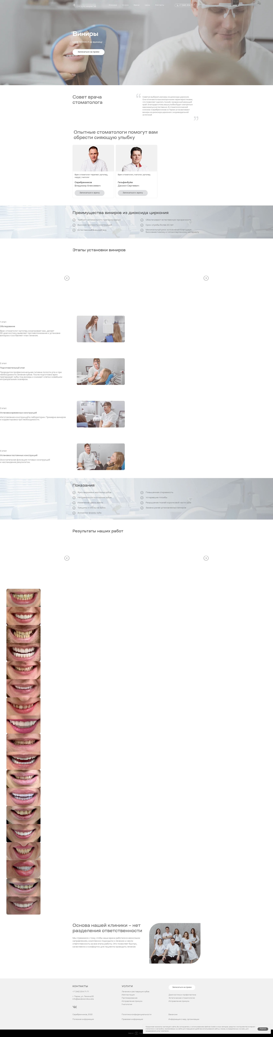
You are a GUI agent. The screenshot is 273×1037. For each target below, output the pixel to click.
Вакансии (172, 1014)
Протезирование (129, 998)
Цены (147, 5)
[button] (89, 52)
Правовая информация (132, 1019)
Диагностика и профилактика (182, 995)
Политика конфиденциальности (136, 1014)
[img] (75, 1007)
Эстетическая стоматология (182, 998)
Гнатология (127, 1004)
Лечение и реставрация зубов (135, 992)
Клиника (113, 5)
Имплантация (128, 995)
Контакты (159, 5)
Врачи (136, 5)
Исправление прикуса (179, 1001)
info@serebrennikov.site (83, 999)
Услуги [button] (125, 5)
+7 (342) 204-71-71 (187, 5)
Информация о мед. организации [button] (183, 1019)
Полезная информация (83, 1019)
